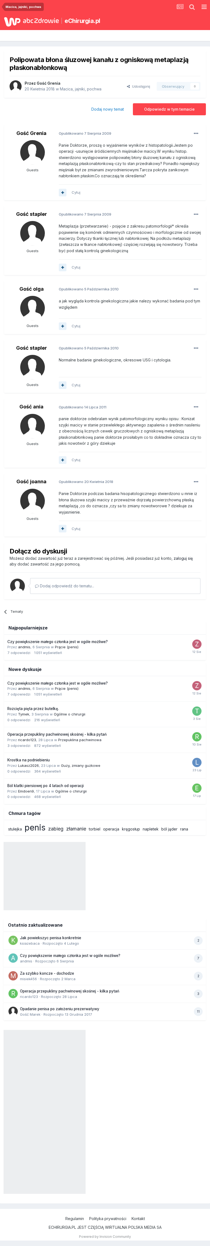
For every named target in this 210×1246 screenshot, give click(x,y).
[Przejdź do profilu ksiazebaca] (13, 940)
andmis (24, 647)
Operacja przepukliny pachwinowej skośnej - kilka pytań (57, 734)
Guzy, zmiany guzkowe (80, 765)
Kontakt (138, 1218)
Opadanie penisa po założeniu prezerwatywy (59, 1009)
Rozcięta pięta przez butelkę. (33, 708)
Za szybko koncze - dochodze (47, 973)
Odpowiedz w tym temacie (169, 109)
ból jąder (169, 829)
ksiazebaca (30, 943)
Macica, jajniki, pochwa (80, 89)
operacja (111, 829)
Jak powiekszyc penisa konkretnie (50, 938)
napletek (151, 829)
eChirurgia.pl (82, 21)
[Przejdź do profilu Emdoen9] (197, 788)
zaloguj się (183, 558)
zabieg (55, 829)
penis (35, 827)
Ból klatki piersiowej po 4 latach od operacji (45, 785)
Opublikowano (85, 133)
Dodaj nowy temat (107, 109)
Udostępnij (140, 86)
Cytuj (76, 192)
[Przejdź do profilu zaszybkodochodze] (197, 644)
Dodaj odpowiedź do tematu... (66, 586)
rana (184, 829)
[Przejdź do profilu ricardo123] (197, 736)
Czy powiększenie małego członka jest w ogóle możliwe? (57, 642)
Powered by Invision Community (105, 1237)
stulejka (15, 829)
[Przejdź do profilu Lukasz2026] (197, 762)
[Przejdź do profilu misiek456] (13, 975)
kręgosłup (131, 829)
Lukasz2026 (28, 765)
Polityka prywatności (107, 1218)
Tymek (23, 714)
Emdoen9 (26, 791)
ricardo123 (27, 740)
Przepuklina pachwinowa (79, 740)
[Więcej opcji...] (196, 133)
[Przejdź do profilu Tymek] (197, 711)
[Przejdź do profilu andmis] (13, 958)
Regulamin (74, 1218)
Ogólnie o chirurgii (69, 714)
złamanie (76, 829)
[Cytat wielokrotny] (62, 192)
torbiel (94, 829)
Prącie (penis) (66, 647)
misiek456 (28, 979)
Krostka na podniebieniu (28, 760)
